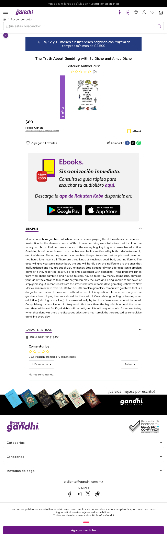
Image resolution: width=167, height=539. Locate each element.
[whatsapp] (138, 143)
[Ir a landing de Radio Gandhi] (127, 13)
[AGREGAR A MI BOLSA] (83, 530)
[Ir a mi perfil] (144, 13)
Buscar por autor (22, 19)
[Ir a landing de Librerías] (136, 13)
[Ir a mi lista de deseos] (152, 13)
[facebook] (127, 143)
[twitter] (133, 143)
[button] (5, 12)
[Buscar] (159, 26)
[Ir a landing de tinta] (119, 13)
